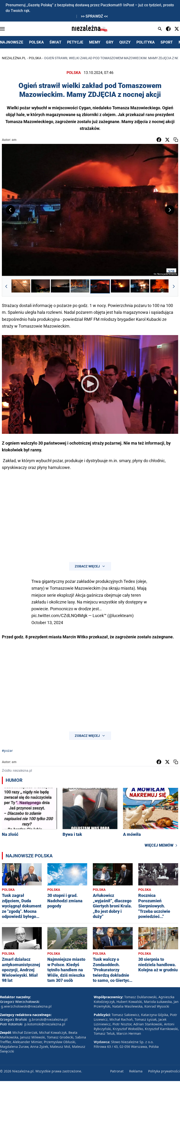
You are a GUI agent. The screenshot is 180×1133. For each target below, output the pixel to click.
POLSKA (36, 42)
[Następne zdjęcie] (169, 210)
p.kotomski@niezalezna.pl (44, 1024)
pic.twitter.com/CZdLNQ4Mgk (59, 615)
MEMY (95, 42)
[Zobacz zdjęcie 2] (40, 286)
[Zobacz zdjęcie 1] (20, 286)
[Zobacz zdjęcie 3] (60, 286)
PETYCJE (75, 42)
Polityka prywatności (164, 1071)
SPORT (167, 42)
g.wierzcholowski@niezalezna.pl (26, 1006)
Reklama (135, 1071)
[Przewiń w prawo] (173, 286)
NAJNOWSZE (11, 42)
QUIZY (125, 42)
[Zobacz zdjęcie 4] (80, 286)
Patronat (117, 1071)
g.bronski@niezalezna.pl (48, 1019)
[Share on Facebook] (159, 139)
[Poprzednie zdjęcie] (10, 210)
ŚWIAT (55, 42)
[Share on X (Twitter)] (167, 139)
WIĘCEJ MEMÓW (159, 845)
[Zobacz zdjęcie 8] (159, 286)
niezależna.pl (14, 58)
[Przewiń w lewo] (6, 286)
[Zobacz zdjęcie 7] (140, 286)
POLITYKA (145, 42)
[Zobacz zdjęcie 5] (100, 286)
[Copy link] (175, 139)
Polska (35, 58)
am (14, 140)
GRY (109, 42)
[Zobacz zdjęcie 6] (120, 286)
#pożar (7, 750)
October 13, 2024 (47, 622)
